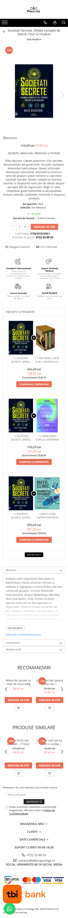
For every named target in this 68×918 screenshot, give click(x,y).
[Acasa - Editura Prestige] (34, 9)
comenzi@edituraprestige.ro (36, 860)
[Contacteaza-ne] (45, 22)
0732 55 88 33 (36, 855)
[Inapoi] (3, 31)
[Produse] (5, 23)
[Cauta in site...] (64, 22)
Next (62, 95)
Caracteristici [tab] (13, 642)
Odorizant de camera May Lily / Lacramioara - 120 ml (49, 682)
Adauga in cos (44, 227)
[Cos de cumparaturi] (55, 22)
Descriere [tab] (11, 570)
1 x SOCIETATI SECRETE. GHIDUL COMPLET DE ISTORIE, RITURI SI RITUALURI (21, 359)
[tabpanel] (34, 91)
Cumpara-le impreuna (34, 384)
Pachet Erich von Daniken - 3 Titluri (18, 742)
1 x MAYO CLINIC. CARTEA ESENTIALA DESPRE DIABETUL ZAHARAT (47, 515)
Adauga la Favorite (19, 247)
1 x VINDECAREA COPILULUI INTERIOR (47, 437)
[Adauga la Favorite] (18, 708)
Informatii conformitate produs (23, 634)
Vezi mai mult (34, 554)
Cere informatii (48, 247)
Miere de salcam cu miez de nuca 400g (18, 682)
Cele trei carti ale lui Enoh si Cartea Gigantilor (49, 742)
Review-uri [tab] (13, 649)
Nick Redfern (34, 39)
